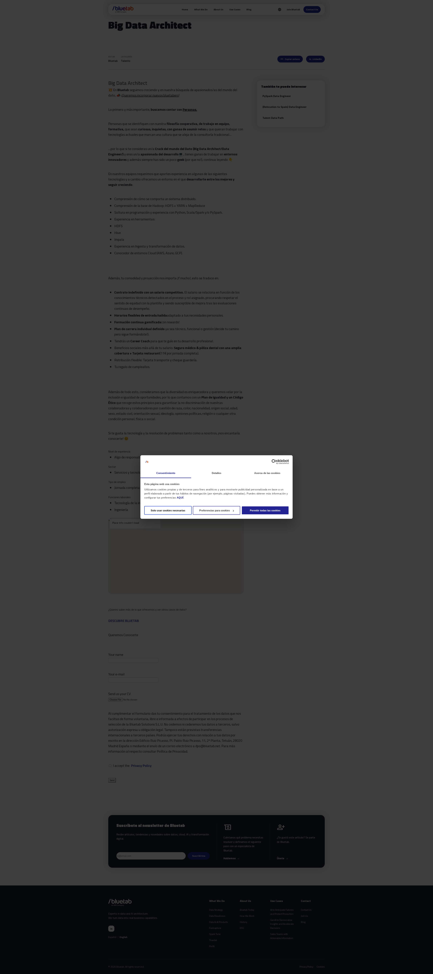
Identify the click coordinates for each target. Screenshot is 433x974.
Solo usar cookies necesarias (168, 510)
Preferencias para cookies (214, 510)
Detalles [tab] (216, 472)
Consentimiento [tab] (165, 472)
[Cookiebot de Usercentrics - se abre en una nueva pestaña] (274, 461)
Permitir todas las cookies (265, 510)
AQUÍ (180, 497)
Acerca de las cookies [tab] (267, 472)
